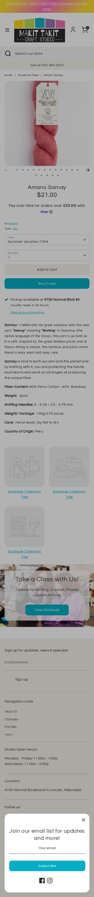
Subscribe (47, 866)
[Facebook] (42, 880)
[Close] (83, 820)
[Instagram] (49, 880)
